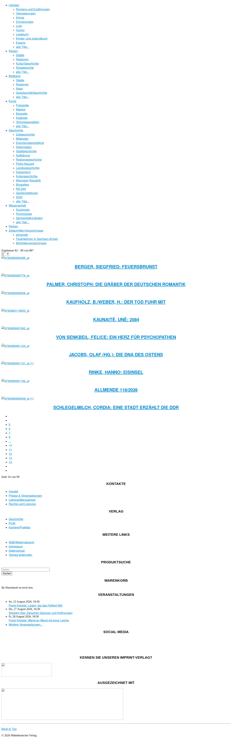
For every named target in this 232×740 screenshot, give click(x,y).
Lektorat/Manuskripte (22, 500)
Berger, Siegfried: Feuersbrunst (116, 266)
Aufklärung (23, 155)
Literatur (14, 5)
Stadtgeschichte (26, 151)
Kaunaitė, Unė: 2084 (116, 319)
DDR (19, 197)
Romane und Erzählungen (33, 9)
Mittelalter (22, 139)
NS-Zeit (21, 189)
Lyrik (19, 26)
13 (10, 458)
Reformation (24, 147)
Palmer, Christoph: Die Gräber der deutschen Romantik (116, 284)
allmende (22, 235)
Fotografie (22, 105)
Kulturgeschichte (27, 176)
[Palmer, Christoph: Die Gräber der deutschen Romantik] (15, 275)
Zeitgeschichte (25, 134)
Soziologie (23, 210)
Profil (12, 523)
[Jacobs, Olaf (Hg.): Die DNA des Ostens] (15, 346)
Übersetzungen (26, 13)
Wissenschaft (17, 205)
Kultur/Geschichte (27, 63)
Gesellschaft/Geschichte (31, 93)
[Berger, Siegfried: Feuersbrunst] (15, 258)
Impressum (16, 546)
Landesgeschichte (28, 168)
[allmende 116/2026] (15, 381)
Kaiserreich (23, 172)
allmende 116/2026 (116, 390)
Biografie (22, 113)
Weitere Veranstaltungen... (26, 624)
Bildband (14, 76)
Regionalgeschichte (29, 159)
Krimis (20, 17)
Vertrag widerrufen (20, 555)
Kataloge (22, 118)
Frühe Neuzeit (25, 164)
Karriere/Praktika (19, 527)
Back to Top (9, 729)
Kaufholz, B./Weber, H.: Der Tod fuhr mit (116, 302)
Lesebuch (22, 34)
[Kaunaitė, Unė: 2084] (15, 310)
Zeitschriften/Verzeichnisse (26, 230)
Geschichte (16, 130)
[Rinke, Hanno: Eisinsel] (17, 363)
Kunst (12, 101)
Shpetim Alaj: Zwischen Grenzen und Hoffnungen (40, 613)
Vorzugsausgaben (27, 122)
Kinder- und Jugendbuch (31, 38)
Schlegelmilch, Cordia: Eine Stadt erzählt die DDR (116, 407)
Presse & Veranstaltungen (25, 495)
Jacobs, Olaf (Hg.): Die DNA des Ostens (116, 354)
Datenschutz (17, 550)
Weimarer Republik (28, 180)
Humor (20, 30)
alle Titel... (22, 47)
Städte (20, 55)
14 (10, 462)
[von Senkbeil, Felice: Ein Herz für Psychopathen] (15, 328)
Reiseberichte (25, 68)
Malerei (21, 109)
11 (10, 449)
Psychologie (24, 214)
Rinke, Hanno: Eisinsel (116, 372)
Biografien (22, 184)
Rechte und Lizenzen (22, 504)
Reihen (13, 226)
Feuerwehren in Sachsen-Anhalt (37, 239)
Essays (20, 42)
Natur (19, 88)
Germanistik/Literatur (29, 218)
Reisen (13, 51)
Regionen (22, 59)
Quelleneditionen (27, 193)
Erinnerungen (25, 22)
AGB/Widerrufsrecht (21, 542)
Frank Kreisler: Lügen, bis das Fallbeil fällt (35, 605)
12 (10, 454)
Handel (13, 491)
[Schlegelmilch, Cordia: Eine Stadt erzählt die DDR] (17, 398)
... (10, 441)
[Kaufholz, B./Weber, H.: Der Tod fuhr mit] (15, 293)
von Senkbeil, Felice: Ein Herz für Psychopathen (116, 337)
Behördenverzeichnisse (31, 243)
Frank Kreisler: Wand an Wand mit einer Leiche (39, 620)
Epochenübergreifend (30, 143)
